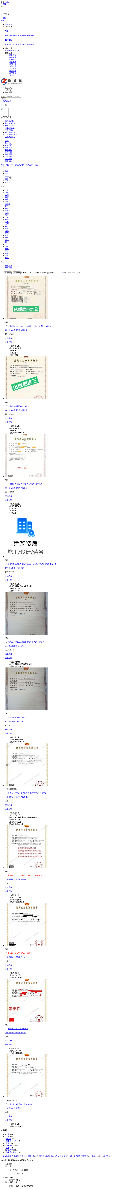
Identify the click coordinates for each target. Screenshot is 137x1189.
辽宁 (7, 206)
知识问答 (12, 71)
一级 (7, 173)
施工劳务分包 (11, 1152)
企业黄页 (12, 59)
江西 (7, 222)
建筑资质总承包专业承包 (17, 717)
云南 (7, 244)
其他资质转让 (10, 137)
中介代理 (8, 268)
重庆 (7, 197)
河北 (7, 199)
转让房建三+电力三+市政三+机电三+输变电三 (25, 484)
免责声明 (38, 1156)
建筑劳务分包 (10, 132)
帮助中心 (12, 75)
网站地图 (46, 1156)
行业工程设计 (10, 125)
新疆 (7, 258)
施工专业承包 (10, 123)
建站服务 (23, 35)
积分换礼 (69, 1156)
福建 (7, 219)
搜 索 (3, 99)
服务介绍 (8, 35)
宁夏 (7, 255)
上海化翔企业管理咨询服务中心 (17, 797)
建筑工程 (29, 165)
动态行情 (12, 64)
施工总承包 (9, 121)
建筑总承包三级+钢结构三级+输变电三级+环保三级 (27, 793)
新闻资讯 (12, 66)
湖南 (7, 231)
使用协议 (30, 1156)
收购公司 (12, 57)
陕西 (7, 249)
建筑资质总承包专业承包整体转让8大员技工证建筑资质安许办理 (32, 564)
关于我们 (15, 1156)
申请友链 (99, 1156)
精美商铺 (30, 35)
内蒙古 (7, 204)
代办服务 (12, 62)
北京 (7, 190)
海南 (7, 237)
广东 (7, 233)
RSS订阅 (92, 1156)
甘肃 (7, 251)
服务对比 (15, 35)
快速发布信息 (6, 101)
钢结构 (8, 1139)
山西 (7, 201)
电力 (7, 1148)
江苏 (7, 213)
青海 (7, 253)
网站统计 (107, 1156)
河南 (7, 226)
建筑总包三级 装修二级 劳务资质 (20, 1104)
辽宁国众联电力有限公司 (14, 568)
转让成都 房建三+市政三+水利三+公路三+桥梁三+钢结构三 (30, 326)
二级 (7, 176)
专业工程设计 (10, 128)
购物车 (3, 20)
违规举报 (84, 1156)
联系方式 (23, 1156)
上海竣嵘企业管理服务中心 (15, 879)
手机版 (3, 4)
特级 (7, 171)
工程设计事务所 (11, 134)
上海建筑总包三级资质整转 (18, 1029)
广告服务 (8, 50)
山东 (7, 224)
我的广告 (15, 50)
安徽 (7, 217)
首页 (7, 141)
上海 (7, 192)
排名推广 (8, 44)
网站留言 (77, 1156)
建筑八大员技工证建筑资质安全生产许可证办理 (26, 642)
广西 (7, 235)
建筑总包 (9, 1150)
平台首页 (8, 24)
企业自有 (8, 266)
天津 (7, 195)
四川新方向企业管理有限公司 (16, 330)
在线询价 (8, 338)
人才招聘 (12, 68)
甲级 (7, 180)
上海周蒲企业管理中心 (13, 1108)
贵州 (7, 242)
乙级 (7, 182)
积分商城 (15, 44)
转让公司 (12, 55)
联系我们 (30, 44)
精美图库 (12, 73)
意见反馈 (23, 44)
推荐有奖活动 (6, 1156)
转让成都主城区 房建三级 (17, 406)
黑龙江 (7, 210)
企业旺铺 (8, 342)
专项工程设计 (10, 130)
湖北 (7, 228)
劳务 (7, 1143)
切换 (7, 2)
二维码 (3, 18)
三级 (36, 165)
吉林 (7, 208)
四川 (7, 240)
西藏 (7, 246)
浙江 (7, 215)
